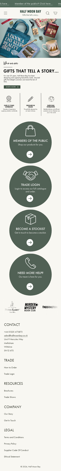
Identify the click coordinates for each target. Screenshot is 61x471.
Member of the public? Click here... (33, 3)
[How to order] (30, 231)
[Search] (47, 13)
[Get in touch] (30, 275)
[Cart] (55, 13)
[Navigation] (5, 13)
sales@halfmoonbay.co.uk (16, 335)
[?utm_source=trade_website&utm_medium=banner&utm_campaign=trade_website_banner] (30, 142)
